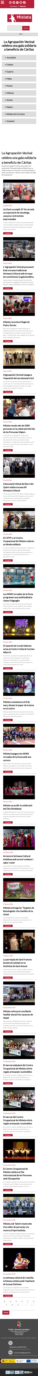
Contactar (28, 1338)
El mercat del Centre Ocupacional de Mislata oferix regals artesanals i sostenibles (17, 1120)
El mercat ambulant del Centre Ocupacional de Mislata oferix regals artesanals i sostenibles (18, 1068)
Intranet (34, 1338)
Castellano (13, 6)
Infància (10, 93)
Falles (9, 78)
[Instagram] (17, 2)
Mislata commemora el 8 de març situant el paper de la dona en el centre (18, 705)
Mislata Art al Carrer (15, 114)
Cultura (9, 64)
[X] (14, 2)
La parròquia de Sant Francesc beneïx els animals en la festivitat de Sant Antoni (17, 962)
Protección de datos (13, 1338)
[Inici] (18, 18)
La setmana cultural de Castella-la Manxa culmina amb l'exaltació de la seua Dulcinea (19, 1280)
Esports (9, 71)
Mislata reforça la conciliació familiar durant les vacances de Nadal (18, 1014)
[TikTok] (24, 2)
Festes (9, 86)
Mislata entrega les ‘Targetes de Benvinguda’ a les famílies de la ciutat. (18, 911)
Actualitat (11, 57)
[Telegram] (21, 2)
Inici (20, 34)
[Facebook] (10, 2)
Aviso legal (4, 1338)
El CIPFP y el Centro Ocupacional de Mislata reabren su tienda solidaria (18, 541)
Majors (9, 107)
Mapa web (22, 1338)
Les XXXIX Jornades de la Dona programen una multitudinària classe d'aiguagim (18, 597)
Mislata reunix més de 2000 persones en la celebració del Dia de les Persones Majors (19, 428)
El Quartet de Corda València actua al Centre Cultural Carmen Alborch (19, 649)
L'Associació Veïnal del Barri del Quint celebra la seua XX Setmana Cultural (18, 487)
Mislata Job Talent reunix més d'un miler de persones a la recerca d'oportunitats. (17, 1226)
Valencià (23, 6)
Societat (10, 121)
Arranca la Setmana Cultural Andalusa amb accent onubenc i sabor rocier (18, 859)
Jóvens (9, 100)
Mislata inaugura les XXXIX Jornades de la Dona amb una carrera (17, 756)
